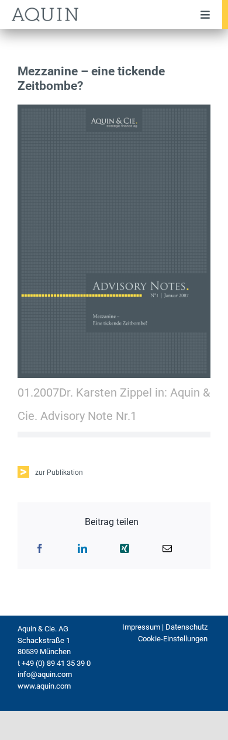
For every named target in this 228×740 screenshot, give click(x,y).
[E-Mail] (167, 548)
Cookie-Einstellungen (173, 638)
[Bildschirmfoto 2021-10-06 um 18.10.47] (114, 109)
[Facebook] (39, 548)
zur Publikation (59, 472)
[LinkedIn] (82, 548)
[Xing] (124, 548)
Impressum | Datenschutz (165, 627)
